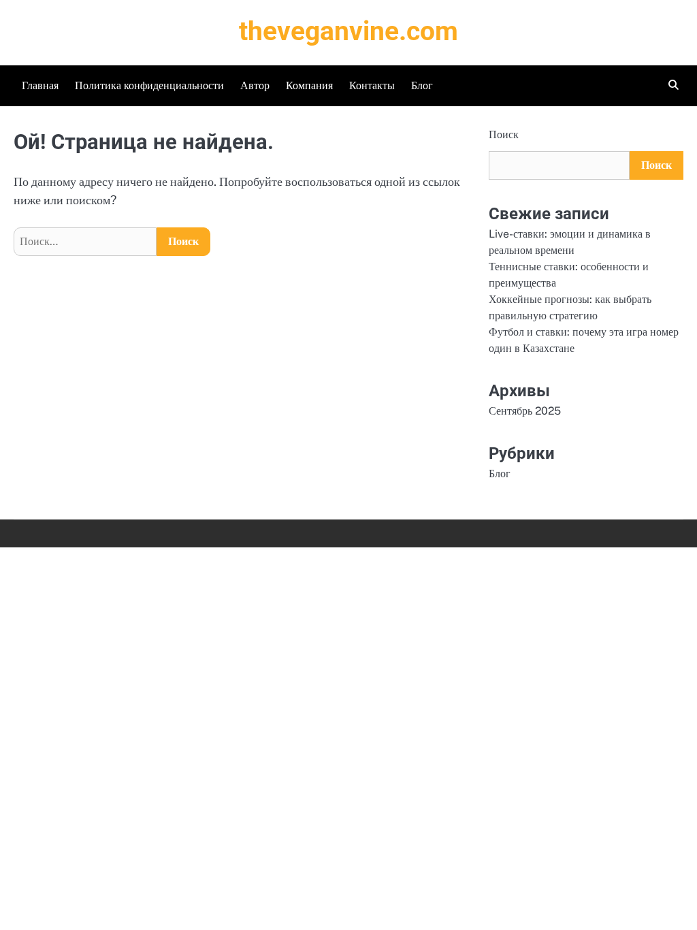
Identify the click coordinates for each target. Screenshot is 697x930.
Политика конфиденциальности (149, 85)
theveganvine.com (348, 31)
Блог (422, 85)
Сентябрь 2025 (525, 410)
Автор (255, 85)
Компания (309, 85)
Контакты (372, 85)
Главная (40, 85)
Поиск (504, 134)
